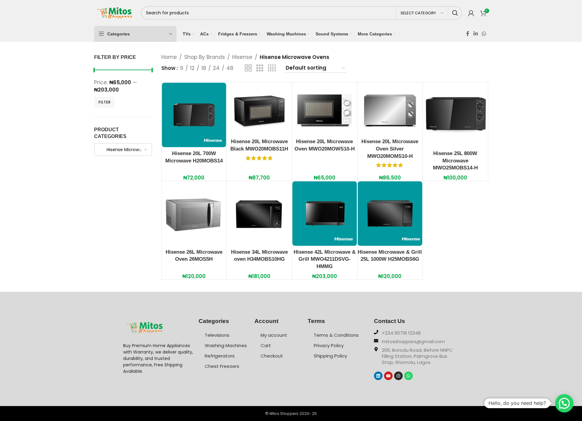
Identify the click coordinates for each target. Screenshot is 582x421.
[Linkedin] (378, 376)
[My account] (471, 13)
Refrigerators (220, 356)
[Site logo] (114, 12)
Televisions (217, 335)
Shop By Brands (204, 57)
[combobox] (123, 149)
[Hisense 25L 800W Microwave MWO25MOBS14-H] (455, 115)
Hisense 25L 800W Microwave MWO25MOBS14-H (455, 161)
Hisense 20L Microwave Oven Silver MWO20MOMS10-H (389, 149)
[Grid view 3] (259, 68)
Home (169, 57)
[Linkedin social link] (475, 33)
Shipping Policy (330, 356)
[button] (564, 403)
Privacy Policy (329, 345)
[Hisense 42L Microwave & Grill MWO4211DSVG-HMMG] (324, 213)
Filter (104, 102)
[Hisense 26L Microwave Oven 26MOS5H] (194, 213)
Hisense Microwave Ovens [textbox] (125, 150)
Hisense (242, 57)
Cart (266, 345)
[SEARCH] (455, 13)
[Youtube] (388, 376)
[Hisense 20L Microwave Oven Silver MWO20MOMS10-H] (390, 109)
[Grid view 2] (248, 68)
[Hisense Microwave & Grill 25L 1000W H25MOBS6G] (390, 213)
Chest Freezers (222, 366)
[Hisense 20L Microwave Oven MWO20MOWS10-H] (324, 109)
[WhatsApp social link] (484, 33)
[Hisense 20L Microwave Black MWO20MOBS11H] (259, 109)
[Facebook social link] (467, 33)
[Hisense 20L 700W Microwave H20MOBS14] (194, 115)
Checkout (272, 356)
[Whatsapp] (408, 376)
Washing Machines (226, 345)
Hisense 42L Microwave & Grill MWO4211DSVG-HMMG (325, 259)
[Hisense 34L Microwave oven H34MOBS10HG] (259, 213)
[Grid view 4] (272, 68)
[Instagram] (398, 376)
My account (274, 335)
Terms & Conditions (336, 335)
